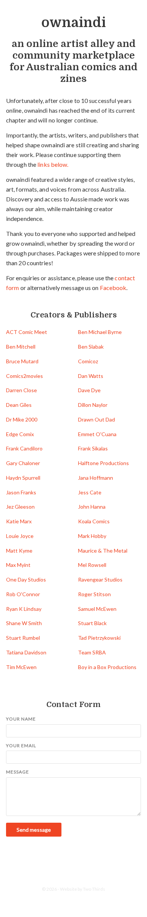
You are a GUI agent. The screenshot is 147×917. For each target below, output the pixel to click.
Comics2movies (24, 376)
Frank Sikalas (93, 448)
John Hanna (92, 506)
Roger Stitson (94, 594)
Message (17, 772)
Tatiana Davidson (26, 652)
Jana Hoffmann (95, 477)
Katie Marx (19, 521)
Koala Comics (94, 521)
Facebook (113, 287)
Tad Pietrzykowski (99, 637)
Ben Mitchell (20, 346)
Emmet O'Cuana (97, 434)
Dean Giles (19, 405)
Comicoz (88, 361)
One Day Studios (26, 579)
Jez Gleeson (20, 506)
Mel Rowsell (92, 565)
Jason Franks (21, 492)
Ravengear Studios (100, 579)
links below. (52, 164)
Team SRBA (92, 652)
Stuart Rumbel (23, 637)
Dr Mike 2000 (21, 419)
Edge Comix (20, 434)
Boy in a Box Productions (107, 667)
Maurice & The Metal (102, 550)
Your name (21, 719)
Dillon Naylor (92, 405)
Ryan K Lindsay (23, 609)
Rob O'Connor (23, 594)
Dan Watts (90, 376)
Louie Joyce (20, 536)
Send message (34, 829)
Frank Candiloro (24, 448)
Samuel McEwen (97, 609)
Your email (21, 745)
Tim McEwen (21, 667)
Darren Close (21, 390)
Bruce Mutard (22, 361)
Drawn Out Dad (96, 419)
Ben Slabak (91, 346)
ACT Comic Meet (26, 332)
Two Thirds (94, 889)
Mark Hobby (92, 536)
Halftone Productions (103, 463)
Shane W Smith (24, 623)
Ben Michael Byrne (100, 332)
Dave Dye (89, 390)
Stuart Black (92, 623)
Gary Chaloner (23, 463)
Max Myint (18, 565)
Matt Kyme (19, 550)
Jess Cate (89, 492)
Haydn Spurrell (23, 477)
